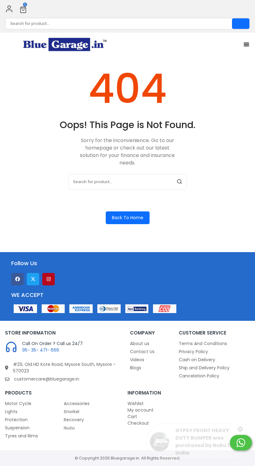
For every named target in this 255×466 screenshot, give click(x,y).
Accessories (77, 403)
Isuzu (69, 428)
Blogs (135, 368)
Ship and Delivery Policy (204, 368)
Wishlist (136, 403)
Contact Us (142, 351)
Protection (16, 420)
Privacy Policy (193, 351)
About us (139, 343)
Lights (11, 411)
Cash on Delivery (197, 360)
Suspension (17, 428)
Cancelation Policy (199, 376)
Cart (132, 416)
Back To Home (127, 218)
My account (141, 410)
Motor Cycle (18, 403)
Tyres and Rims (21, 436)
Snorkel (71, 411)
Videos (137, 360)
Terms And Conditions (203, 343)
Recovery (74, 420)
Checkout (138, 423)
